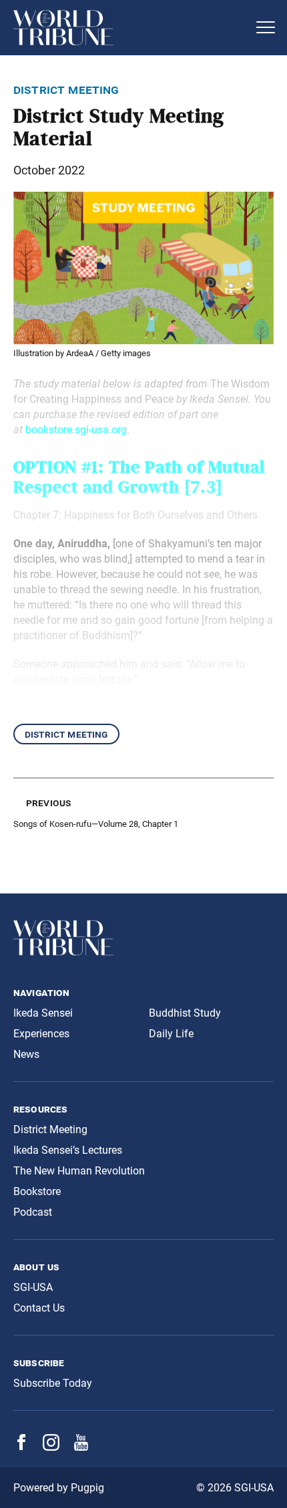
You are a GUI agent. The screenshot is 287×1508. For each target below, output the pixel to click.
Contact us (39, 1308)
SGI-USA (33, 1287)
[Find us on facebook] (21, 1446)
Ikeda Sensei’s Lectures (67, 1150)
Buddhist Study (185, 1013)
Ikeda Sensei (43, 1013)
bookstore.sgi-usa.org (76, 429)
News (26, 1054)
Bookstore (37, 1191)
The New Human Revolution (79, 1170)
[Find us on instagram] (51, 1447)
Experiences (41, 1033)
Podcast (32, 1212)
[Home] (130, 27)
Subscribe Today (52, 1383)
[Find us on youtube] (81, 1447)
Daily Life (171, 1033)
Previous (48, 802)
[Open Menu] (265, 27)
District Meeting (66, 734)
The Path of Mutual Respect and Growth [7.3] (139, 477)
